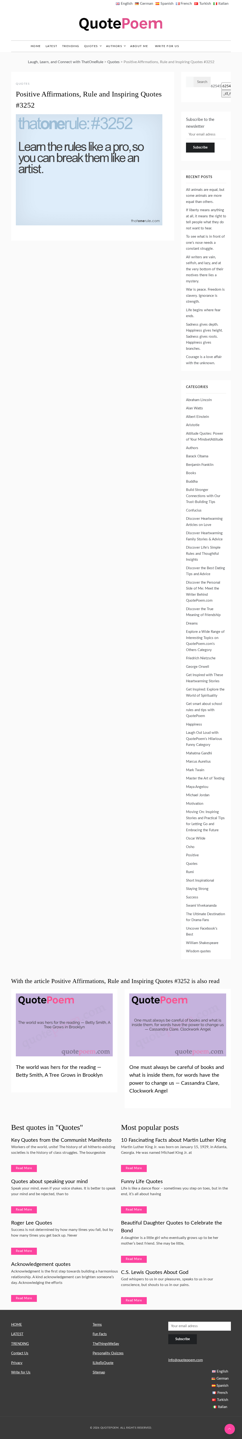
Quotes (91, 46)
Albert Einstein (197, 417)
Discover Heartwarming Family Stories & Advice (204, 536)
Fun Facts (100, 1334)
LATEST (51, 46)
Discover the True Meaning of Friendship (203, 612)
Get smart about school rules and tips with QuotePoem (204, 710)
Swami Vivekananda (201, 905)
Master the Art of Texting (205, 778)
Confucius (194, 510)
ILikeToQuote (103, 1363)
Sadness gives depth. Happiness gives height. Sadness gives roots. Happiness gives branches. (204, 336)
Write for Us (167, 46)
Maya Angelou (197, 787)
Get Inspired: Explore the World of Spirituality (205, 692)
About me (139, 46)
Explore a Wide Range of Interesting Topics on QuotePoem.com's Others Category (205, 641)
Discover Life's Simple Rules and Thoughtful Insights (203, 553)
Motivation (194, 803)
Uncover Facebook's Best (201, 931)
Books (191, 473)
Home (36, 46)
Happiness (194, 724)
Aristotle (192, 425)
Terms (97, 1324)
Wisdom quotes (198, 951)
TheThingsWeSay (106, 1344)
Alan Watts (194, 408)
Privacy (16, 1363)
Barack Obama (197, 456)
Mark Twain (195, 770)
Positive (192, 855)
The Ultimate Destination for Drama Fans (205, 917)
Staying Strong (197, 889)
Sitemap (99, 1372)
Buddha (192, 481)
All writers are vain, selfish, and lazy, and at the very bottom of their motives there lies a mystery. (204, 269)
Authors (114, 46)
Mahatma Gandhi (199, 753)
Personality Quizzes (108, 1353)
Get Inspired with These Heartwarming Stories (204, 678)
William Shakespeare (202, 943)
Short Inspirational (200, 880)
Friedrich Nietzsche (201, 658)
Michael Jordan (197, 795)
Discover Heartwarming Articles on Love (204, 522)
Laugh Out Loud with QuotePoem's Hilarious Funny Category (204, 739)
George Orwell (197, 667)
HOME (16, 1324)
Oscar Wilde (195, 838)
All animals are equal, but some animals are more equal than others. (205, 196)
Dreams (192, 623)
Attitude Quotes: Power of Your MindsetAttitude (204, 437)
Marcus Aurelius (198, 761)
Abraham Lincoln (199, 400)
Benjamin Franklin (199, 465)
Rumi (190, 872)
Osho (190, 847)
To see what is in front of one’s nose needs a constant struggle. (205, 242)
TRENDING (70, 46)
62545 (216, 86)
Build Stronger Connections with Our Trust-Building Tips (203, 496)
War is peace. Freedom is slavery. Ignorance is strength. (205, 295)
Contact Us (19, 1353)
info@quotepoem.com (185, 1360)
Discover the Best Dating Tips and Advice (205, 571)
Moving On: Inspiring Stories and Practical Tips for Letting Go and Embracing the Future (205, 821)
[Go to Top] (230, 1429)
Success (192, 897)
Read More (24, 1168)
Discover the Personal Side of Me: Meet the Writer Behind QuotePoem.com (203, 592)
